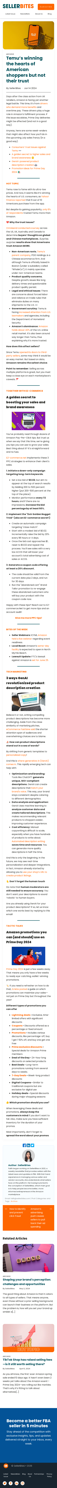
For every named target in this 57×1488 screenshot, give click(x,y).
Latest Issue (10, 14)
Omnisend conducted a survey (22, 228)
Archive (14, 1201)
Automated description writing (28, 841)
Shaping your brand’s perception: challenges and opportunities (27, 1282)
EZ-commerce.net (16, 457)
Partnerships (39, 1474)
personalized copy (16, 755)
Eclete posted (19, 989)
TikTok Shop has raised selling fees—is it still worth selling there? (27, 1362)
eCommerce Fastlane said (20, 729)
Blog (50, 14)
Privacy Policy (49, 1475)
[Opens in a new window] (25, 1146)
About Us (39, 14)
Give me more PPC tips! (28, 618)
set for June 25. (40, 660)
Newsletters (25, 14)
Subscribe (46, 7)
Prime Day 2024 (14, 969)
